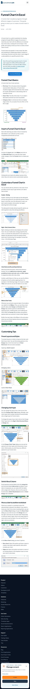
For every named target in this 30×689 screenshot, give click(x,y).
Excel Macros (4, 659)
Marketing (3, 602)
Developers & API (5, 590)
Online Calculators (5, 616)
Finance (3, 607)
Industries (3, 599)
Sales (2, 609)
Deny (15, 681)
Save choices (15, 685)
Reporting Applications (7, 628)
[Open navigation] (27, 2)
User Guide (4, 635)
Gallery (3, 585)
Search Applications (6, 626)
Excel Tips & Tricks (6, 655)
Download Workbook (15, 74)
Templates (3, 592)
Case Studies (4, 640)
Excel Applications (5, 652)
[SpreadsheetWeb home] (12, 2)
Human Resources (5, 604)
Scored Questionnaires (7, 623)
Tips (2, 643)
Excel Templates (5, 662)
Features (3, 583)
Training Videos (5, 638)
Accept (15, 677)
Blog (2, 650)
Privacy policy (5, 673)
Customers (4, 588)
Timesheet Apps (5, 621)
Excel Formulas (5, 657)
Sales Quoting (4, 619)
